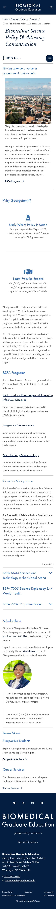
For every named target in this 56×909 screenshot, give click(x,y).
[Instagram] (32, 803)
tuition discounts (29, 651)
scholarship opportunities (15, 636)
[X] (23, 803)
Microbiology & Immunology (21, 455)
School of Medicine (28, 842)
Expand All (47, 563)
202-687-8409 (12, 876)
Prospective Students (13, 759)
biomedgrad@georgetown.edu (20, 880)
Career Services (11, 788)
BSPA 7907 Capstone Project (23, 604)
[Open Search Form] (51, 7)
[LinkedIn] (14, 803)
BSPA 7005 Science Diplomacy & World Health (26, 591)
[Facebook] (42, 803)
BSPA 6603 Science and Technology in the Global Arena (24, 575)
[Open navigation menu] (4, 7)
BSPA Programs (13, 181)
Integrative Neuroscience (18, 425)
